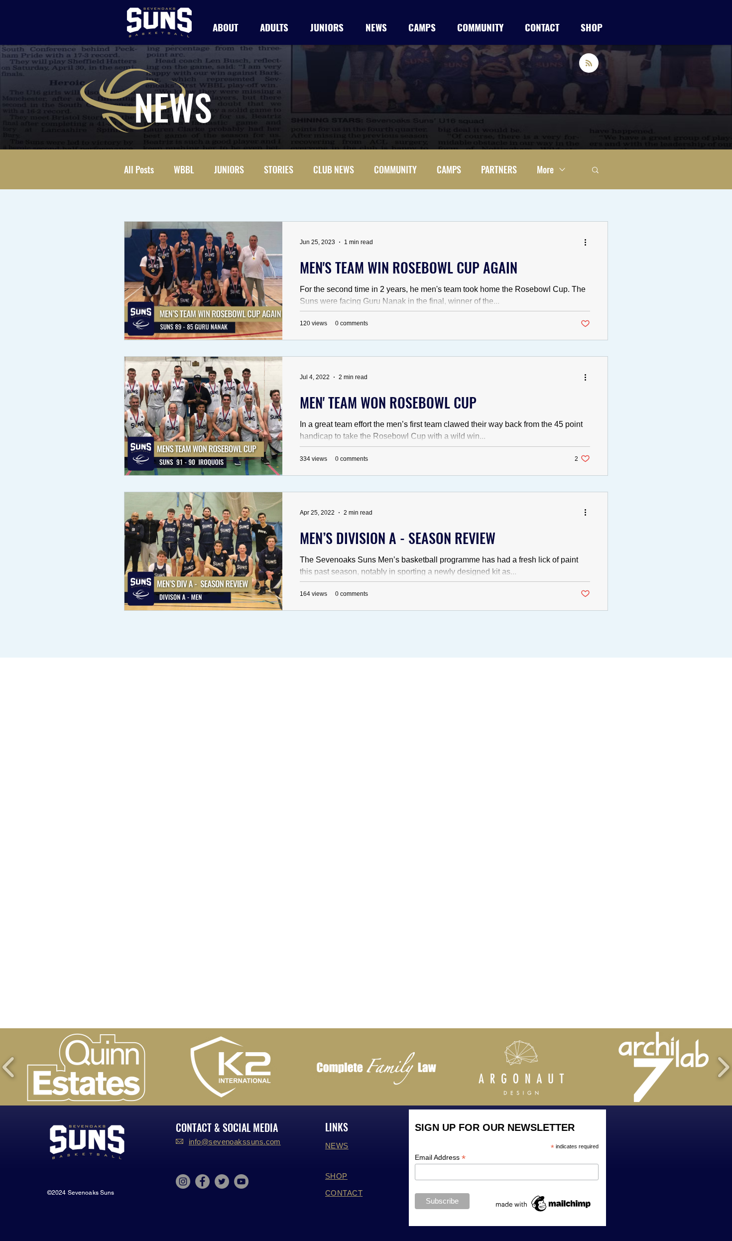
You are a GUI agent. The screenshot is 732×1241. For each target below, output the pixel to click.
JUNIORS (229, 169)
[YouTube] (241, 1181)
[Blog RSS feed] (589, 63)
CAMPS (449, 169)
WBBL (184, 169)
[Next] (676, 97)
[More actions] (589, 242)
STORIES (278, 169)
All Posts (139, 169)
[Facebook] (202, 1181)
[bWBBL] (366, 129)
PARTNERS (499, 169)
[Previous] (56, 97)
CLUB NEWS (333, 169)
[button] (274, 25)
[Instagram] (183, 1181)
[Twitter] (222, 1181)
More (545, 169)
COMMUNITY (395, 169)
